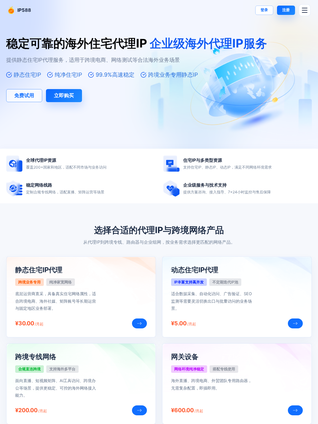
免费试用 (24, 95)
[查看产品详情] (139, 323)
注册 (286, 9)
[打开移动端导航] (305, 10)
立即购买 (64, 95)
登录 (264, 9)
